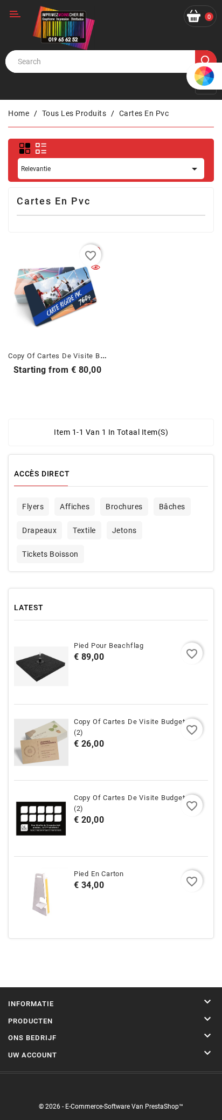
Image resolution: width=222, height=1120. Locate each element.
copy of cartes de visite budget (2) (69, 356)
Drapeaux (39, 530)
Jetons (124, 530)
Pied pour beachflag (109, 645)
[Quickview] (95, 268)
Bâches (172, 506)
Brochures (124, 506)
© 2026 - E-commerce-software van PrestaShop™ (111, 1106)
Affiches (74, 506)
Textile (84, 530)
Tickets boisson (50, 554)
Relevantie (111, 168)
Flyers (33, 506)
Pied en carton (99, 874)
